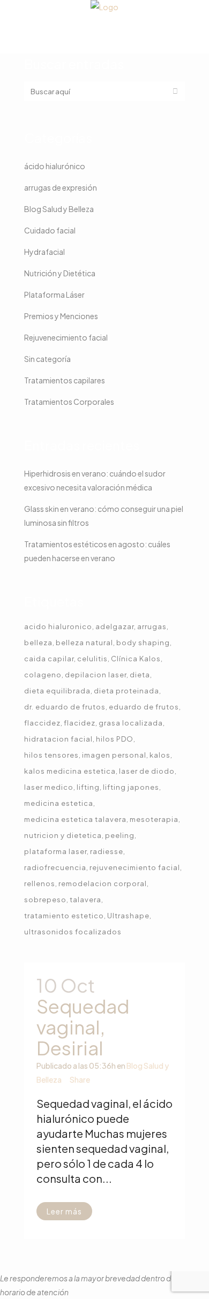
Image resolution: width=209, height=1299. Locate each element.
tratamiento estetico (64, 915)
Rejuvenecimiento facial (66, 337)
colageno (43, 674)
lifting (88, 787)
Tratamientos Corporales (69, 401)
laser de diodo (147, 771)
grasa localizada (131, 723)
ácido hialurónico (54, 166)
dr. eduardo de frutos (65, 707)
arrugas (152, 626)
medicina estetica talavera (75, 819)
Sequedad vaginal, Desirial (82, 1027)
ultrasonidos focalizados (73, 931)
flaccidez (42, 723)
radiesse (106, 851)
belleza (38, 642)
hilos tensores (51, 755)
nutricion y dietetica (63, 835)
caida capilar (49, 658)
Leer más (64, 1211)
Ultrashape (128, 915)
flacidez (79, 723)
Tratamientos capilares (64, 380)
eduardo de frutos (144, 707)
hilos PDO (114, 739)
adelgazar (114, 626)
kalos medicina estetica (70, 771)
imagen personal (114, 755)
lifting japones (131, 787)
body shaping (143, 642)
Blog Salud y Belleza (59, 209)
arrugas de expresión (60, 187)
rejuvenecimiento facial (134, 867)
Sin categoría (47, 359)
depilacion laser (95, 674)
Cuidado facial (50, 230)
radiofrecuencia (55, 867)
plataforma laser (55, 851)
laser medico (48, 787)
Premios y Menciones (61, 316)
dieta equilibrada (57, 690)
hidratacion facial (58, 739)
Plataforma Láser (54, 294)
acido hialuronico (58, 626)
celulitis (92, 658)
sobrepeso (45, 899)
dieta (140, 674)
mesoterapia (154, 819)
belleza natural (84, 642)
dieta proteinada (126, 690)
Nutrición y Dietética (59, 273)
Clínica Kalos (136, 658)
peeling (120, 835)
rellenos (39, 883)
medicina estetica (58, 803)
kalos (160, 755)
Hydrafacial (44, 251)
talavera (85, 899)
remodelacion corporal (102, 883)
